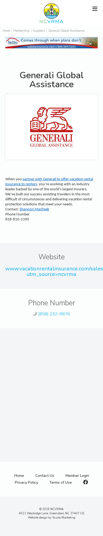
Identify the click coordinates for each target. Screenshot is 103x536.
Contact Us (44, 475)
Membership (21, 30)
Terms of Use (60, 482)
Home (6, 30)
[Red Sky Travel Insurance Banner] (51, 47)
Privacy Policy (26, 482)
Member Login (77, 475)
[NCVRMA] (51, 24)
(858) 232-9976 (54, 314)
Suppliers (39, 30)
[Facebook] (85, 482)
